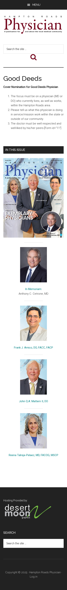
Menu (36, 5)
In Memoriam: (33, 289)
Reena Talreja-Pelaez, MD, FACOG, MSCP (33, 455)
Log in (33, 576)
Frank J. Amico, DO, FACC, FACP (33, 347)
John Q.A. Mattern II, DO (33, 401)
